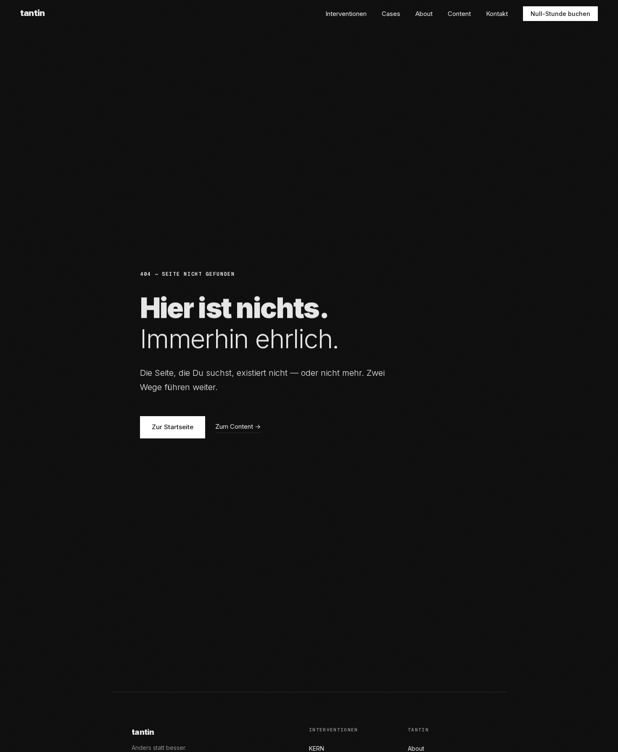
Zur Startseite (172, 427)
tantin (32, 13)
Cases (391, 14)
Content (459, 14)
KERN (316, 748)
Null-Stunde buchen (560, 13)
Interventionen (346, 14)
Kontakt (497, 14)
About (424, 14)
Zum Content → (238, 426)
